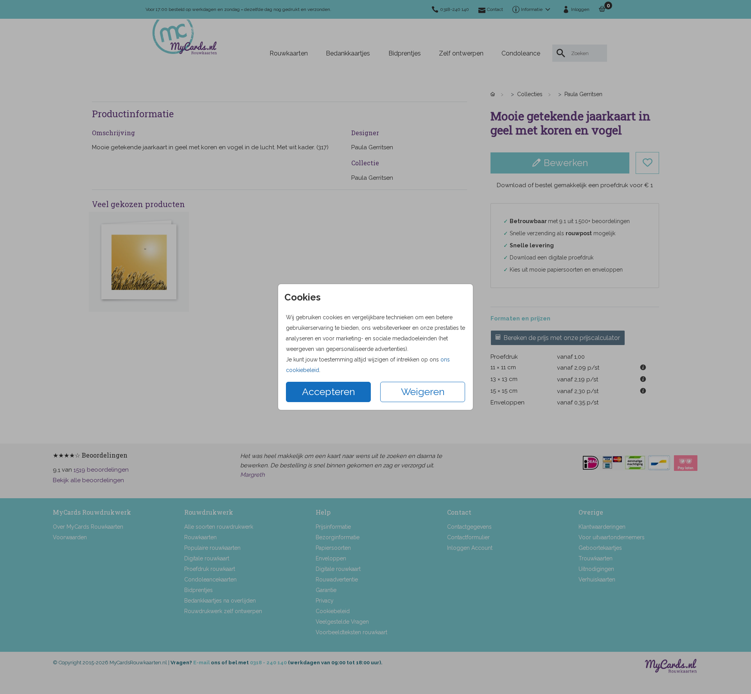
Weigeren (423, 391)
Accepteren (328, 391)
